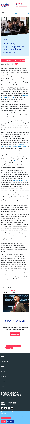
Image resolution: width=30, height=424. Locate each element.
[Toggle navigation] (3, 13)
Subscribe (15, 334)
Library (3, 386)
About (3, 356)
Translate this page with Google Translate (13, 60)
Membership (5, 361)
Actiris (16, 161)
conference (15, 77)
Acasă (5, 39)
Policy (3, 366)
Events (3, 376)
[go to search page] (28, 13)
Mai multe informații (6, 417)
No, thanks (10, 421)
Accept (4, 421)
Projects (4, 371)
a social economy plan (20, 180)
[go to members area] (16, 13)
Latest (3, 381)
